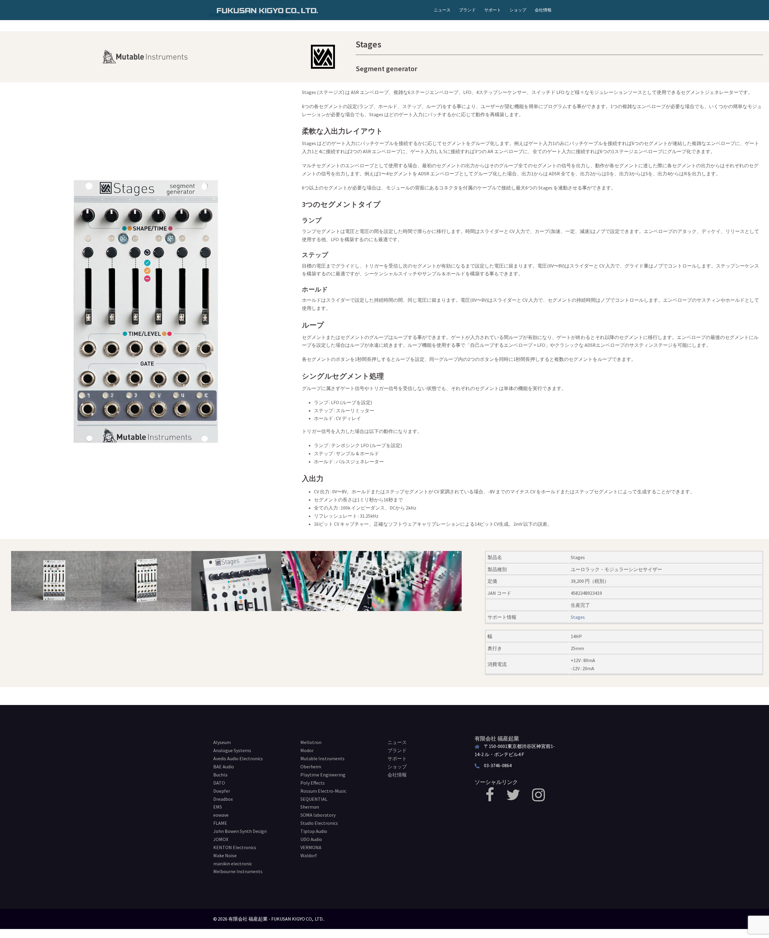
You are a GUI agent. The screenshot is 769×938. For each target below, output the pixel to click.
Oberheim (310, 767)
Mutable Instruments (322, 758)
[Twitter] (513, 798)
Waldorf (308, 855)
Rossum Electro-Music (323, 791)
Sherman (309, 807)
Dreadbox (223, 799)
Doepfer (221, 791)
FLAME (220, 823)
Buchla (220, 775)
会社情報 (543, 10)
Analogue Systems (232, 750)
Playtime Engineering (322, 775)
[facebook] (489, 798)
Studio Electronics (319, 823)
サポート (492, 10)
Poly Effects (312, 783)
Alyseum (222, 742)
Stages (578, 617)
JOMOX (220, 839)
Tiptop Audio (313, 831)
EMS (217, 807)
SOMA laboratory (318, 815)
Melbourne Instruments (238, 871)
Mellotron (310, 742)
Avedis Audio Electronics (238, 758)
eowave (221, 815)
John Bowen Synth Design (240, 831)
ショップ (517, 10)
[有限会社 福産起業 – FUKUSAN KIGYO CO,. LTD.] (267, 10)
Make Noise (225, 855)
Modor (307, 750)
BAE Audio (223, 767)
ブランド (467, 10)
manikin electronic (232, 864)
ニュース (442, 10)
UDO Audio (311, 839)
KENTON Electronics (234, 847)
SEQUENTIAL (313, 799)
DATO (219, 783)
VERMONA (310, 847)
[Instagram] (538, 798)
